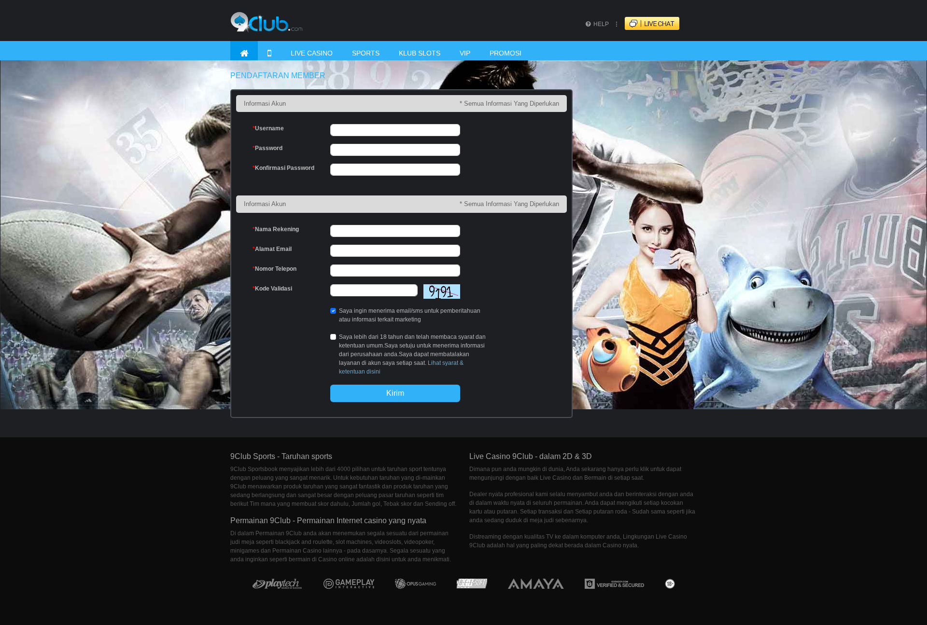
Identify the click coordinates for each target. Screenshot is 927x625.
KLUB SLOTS (419, 53)
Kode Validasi (272, 288)
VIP (465, 53)
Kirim (395, 393)
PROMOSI (505, 53)
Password (267, 148)
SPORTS (365, 53)
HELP (600, 24)
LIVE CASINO (312, 53)
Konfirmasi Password (283, 168)
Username (268, 128)
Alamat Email (272, 249)
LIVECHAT (660, 24)
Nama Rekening (276, 229)
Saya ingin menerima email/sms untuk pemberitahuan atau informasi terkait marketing (409, 315)
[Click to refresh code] (439, 291)
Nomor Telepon (274, 268)
